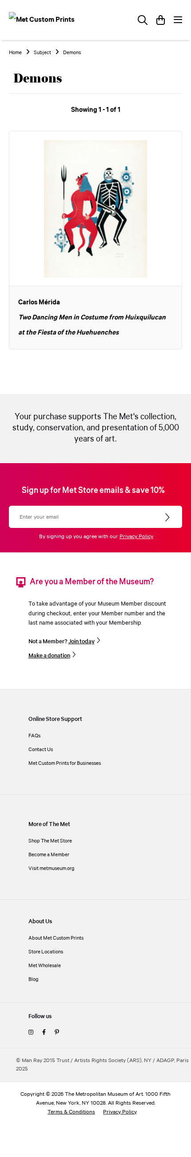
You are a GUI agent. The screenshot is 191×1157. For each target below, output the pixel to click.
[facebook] (44, 1032)
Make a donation (49, 656)
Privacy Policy (136, 536)
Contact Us (40, 749)
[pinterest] (57, 1032)
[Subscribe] (168, 517)
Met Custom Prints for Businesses (64, 763)
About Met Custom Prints (56, 938)
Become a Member (48, 854)
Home (15, 52)
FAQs (34, 735)
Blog (33, 979)
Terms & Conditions (71, 1112)
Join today (81, 641)
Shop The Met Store (50, 841)
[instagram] (30, 1032)
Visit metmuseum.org (51, 868)
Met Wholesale (44, 965)
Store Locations (45, 951)
